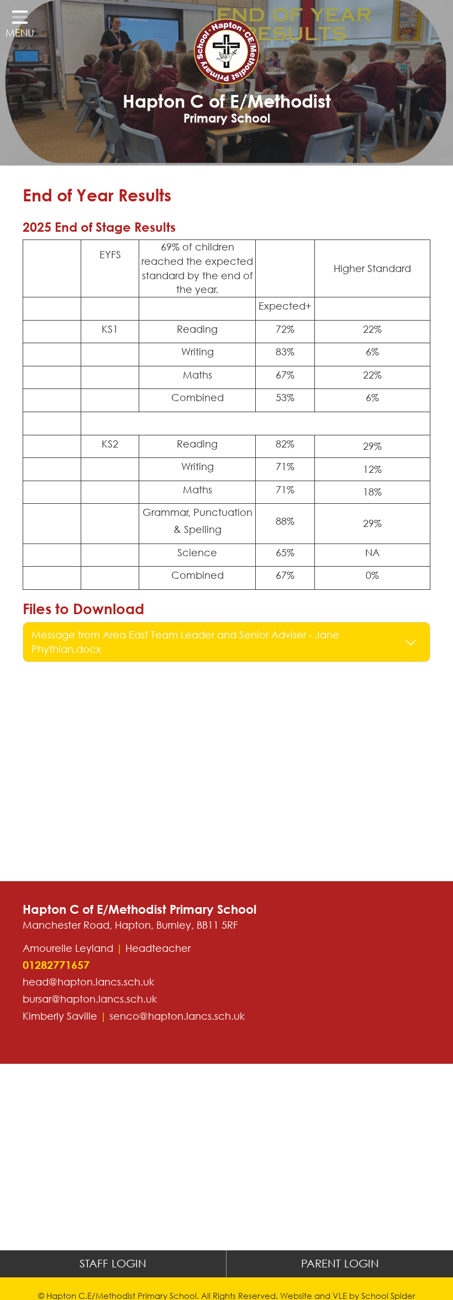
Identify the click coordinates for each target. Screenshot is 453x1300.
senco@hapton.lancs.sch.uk (177, 1016)
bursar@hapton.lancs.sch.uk (90, 999)
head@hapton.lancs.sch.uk (88, 982)
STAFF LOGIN (113, 1263)
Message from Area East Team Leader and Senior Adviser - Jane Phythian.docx (185, 641)
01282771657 (56, 964)
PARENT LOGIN (340, 1263)
